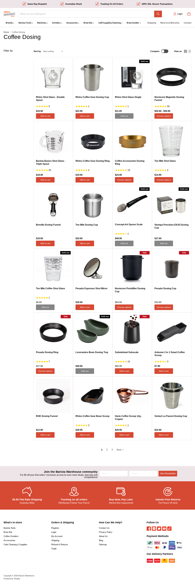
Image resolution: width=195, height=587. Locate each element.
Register (55, 528)
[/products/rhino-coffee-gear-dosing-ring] (93, 141)
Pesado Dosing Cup (165, 288)
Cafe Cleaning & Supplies (15, 544)
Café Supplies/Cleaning (109, 22)
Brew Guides (133, 22)
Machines (42, 22)
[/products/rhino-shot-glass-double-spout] (53, 77)
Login (53, 532)
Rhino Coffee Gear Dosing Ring (93, 161)
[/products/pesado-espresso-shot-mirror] (93, 268)
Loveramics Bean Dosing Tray (92, 352)
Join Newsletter (168, 473)
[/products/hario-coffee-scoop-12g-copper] (132, 396)
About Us (103, 536)
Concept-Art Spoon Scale (129, 224)
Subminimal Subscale (126, 352)
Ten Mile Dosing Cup (87, 225)
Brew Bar (88, 22)
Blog (101, 540)
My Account (56, 536)
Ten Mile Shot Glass (165, 161)
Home (6, 32)
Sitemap (103, 544)
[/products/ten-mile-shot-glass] (171, 141)
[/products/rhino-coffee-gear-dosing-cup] (93, 77)
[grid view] (185, 51)
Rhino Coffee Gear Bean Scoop (92, 416)
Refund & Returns (59, 544)
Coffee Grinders (11, 536)
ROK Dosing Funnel (47, 416)
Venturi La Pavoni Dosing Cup (170, 416)
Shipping (151, 22)
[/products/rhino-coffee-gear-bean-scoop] (93, 396)
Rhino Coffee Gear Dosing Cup (92, 97)
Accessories (72, 22)
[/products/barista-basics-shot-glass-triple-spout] (53, 141)
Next (119, 450)
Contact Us (104, 528)
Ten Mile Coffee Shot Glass (50, 288)
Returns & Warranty (169, 22)
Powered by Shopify (12, 579)
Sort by (37, 51)
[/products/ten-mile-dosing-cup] (93, 204)
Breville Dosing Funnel (48, 225)
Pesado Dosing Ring (47, 352)
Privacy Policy (105, 532)
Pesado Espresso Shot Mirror (91, 288)
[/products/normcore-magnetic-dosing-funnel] (171, 77)
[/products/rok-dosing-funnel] (53, 396)
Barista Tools (25, 22)
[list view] (189, 51)
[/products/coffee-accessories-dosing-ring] (132, 141)
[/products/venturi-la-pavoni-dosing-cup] (171, 396)
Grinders (56, 22)
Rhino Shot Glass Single (128, 97)
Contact (187, 22)
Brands (9, 22)
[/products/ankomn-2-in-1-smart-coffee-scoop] (171, 332)
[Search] (158, 14)
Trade (54, 548)
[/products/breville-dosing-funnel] (53, 204)
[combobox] (86, 14)
